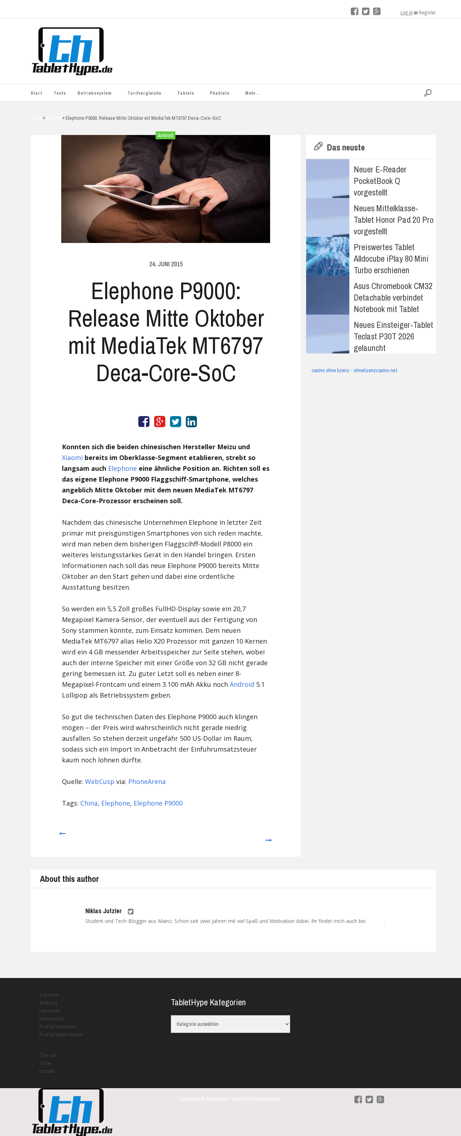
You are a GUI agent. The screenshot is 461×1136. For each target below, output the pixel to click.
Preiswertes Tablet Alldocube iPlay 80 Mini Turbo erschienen (391, 258)
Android (165, 135)
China (89, 803)
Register (427, 12)
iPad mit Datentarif (57, 1026)
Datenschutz (52, 1018)
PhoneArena (147, 781)
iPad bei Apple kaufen (60, 1034)
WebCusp (100, 781)
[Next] (269, 837)
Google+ (375, 921)
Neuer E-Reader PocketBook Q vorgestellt (380, 180)
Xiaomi (72, 457)
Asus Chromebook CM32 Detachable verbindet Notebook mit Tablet (393, 297)
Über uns (48, 1055)
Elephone (122, 468)
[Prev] (61, 837)
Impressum (49, 1010)
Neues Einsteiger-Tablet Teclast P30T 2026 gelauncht (393, 336)
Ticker (45, 1063)
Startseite (49, 995)
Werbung (48, 1003)
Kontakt (46, 1071)
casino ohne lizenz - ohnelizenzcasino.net (354, 370)
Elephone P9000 (158, 803)
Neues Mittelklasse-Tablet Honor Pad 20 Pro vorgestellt (394, 219)
